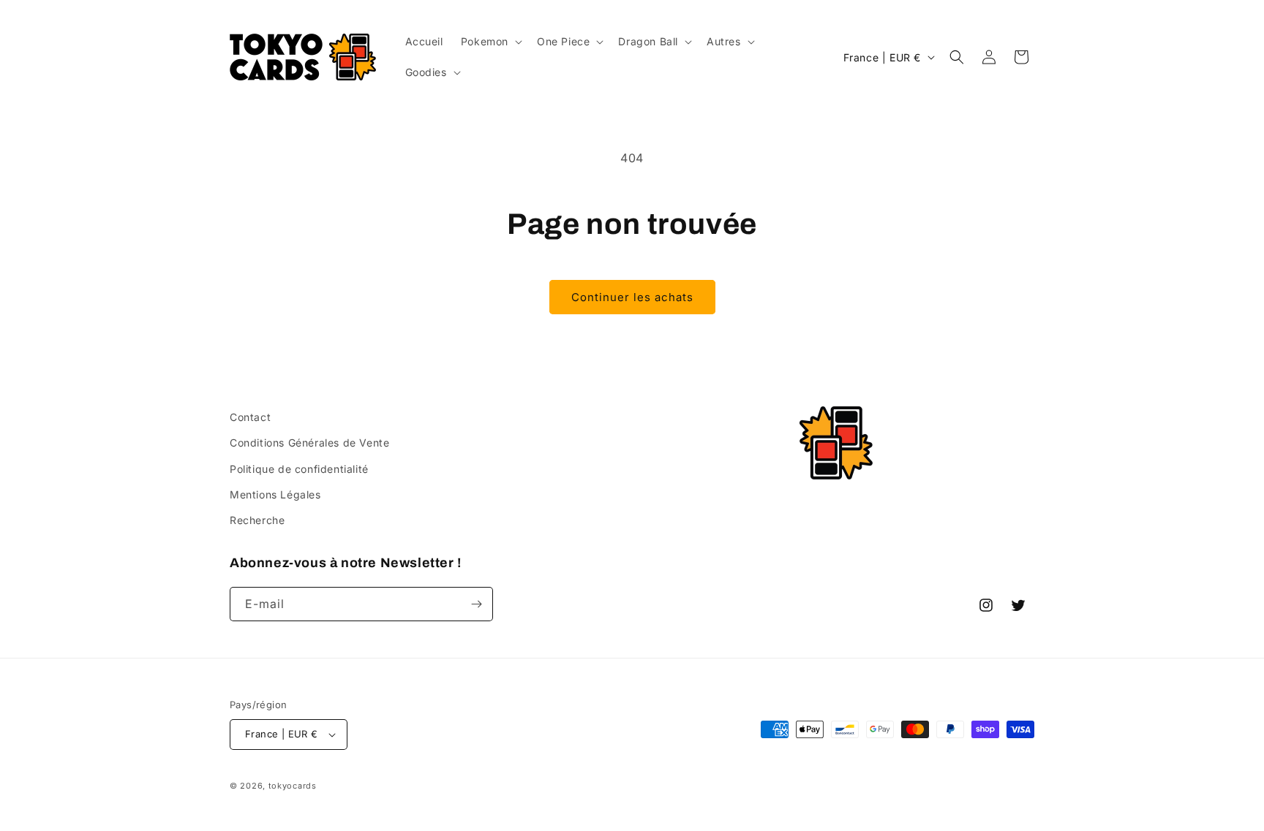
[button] (490, 41)
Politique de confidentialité (299, 469)
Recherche (257, 520)
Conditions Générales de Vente (309, 442)
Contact (250, 417)
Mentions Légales (275, 494)
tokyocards (292, 786)
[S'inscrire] (476, 604)
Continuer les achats (632, 297)
